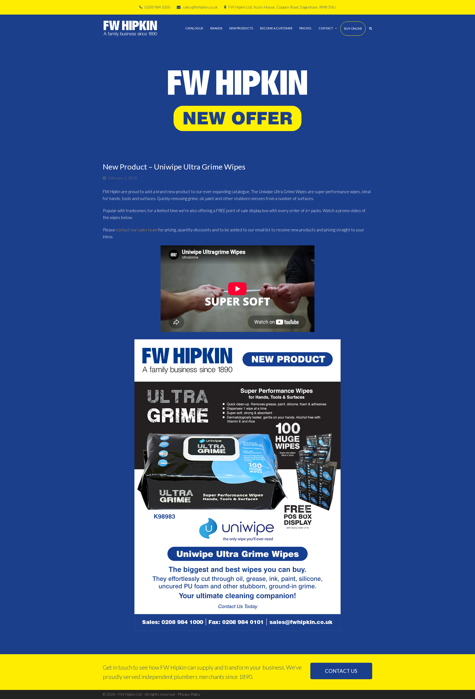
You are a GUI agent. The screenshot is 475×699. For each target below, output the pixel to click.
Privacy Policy (189, 694)
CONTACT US (341, 671)
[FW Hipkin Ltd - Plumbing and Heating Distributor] (130, 27)
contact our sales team (137, 229)
